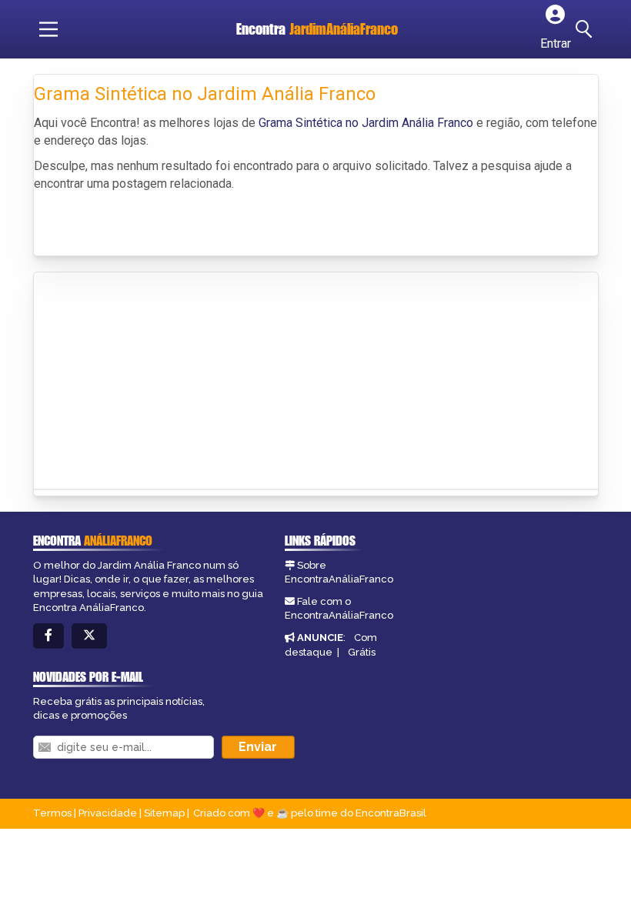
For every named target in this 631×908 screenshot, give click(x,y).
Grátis (362, 652)
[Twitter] (89, 636)
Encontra (317, 29)
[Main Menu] (48, 29)
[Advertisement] (149, 376)
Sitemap (164, 813)
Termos (52, 813)
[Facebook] (48, 636)
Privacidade (107, 813)
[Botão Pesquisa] (586, 29)
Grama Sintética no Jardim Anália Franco (366, 122)
